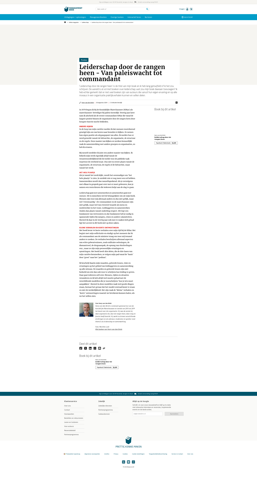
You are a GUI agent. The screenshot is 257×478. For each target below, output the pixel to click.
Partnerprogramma (71, 435)
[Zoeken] (147, 9)
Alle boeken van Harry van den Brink (108, 329)
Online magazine (74, 22)
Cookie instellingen (138, 454)
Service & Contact (177, 454)
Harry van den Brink (88, 102)
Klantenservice (70, 401)
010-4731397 (188, 17)
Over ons (67, 406)
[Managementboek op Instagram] (133, 461)
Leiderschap (85, 22)
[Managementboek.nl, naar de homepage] (73, 11)
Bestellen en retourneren (73, 418)
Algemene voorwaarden (92, 454)
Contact (67, 410)
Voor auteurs (69, 426)
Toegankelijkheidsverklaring (158, 454)
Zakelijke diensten (105, 406)
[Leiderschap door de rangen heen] (161, 122)
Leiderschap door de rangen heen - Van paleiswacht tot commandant (112, 22)
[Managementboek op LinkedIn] (123, 461)
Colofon (106, 454)
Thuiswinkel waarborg (73, 454)
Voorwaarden (69, 414)
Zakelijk (101, 401)
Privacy (116, 454)
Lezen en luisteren (71, 422)
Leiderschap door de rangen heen (162, 138)
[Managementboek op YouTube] (128, 461)
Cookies (125, 454)
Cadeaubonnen (104, 414)
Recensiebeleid (69, 430)
